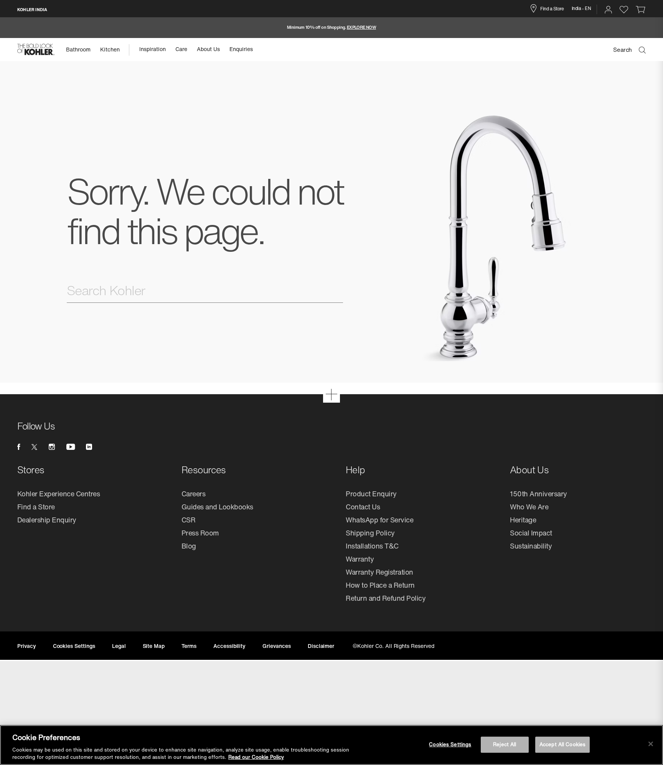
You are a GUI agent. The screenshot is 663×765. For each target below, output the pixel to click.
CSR (188, 520)
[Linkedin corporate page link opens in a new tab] (89, 446)
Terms (188, 646)
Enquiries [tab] (241, 49)
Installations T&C (372, 546)
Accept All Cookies (562, 744)
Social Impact (531, 533)
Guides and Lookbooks (217, 507)
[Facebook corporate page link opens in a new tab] (18, 446)
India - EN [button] (581, 8)
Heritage (523, 520)
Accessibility (229, 646)
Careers (193, 494)
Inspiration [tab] (152, 49)
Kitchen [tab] (110, 49)
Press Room (200, 533)
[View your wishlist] (624, 9)
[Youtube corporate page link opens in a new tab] (70, 446)
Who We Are (529, 507)
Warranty (360, 559)
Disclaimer (321, 646)
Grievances (276, 646)
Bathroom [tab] (78, 49)
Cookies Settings (450, 744)
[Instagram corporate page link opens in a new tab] (52, 446)
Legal (119, 646)
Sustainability (531, 546)
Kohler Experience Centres (58, 494)
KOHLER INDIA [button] (32, 10)
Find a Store (552, 8)
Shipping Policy (370, 533)
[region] (331, 745)
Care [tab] (181, 49)
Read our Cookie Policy (256, 757)
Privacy (26, 646)
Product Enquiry (371, 494)
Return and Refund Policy (386, 598)
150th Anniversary (538, 494)
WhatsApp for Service (379, 520)
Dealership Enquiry (46, 520)
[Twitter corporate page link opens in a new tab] (34, 447)
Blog (188, 546)
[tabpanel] (331, 27)
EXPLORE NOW (361, 27)
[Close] (650, 743)
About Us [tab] (208, 49)
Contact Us (363, 507)
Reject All (504, 744)
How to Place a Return (380, 585)
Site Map (154, 646)
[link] (641, 9)
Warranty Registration (379, 572)
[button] (608, 9)
